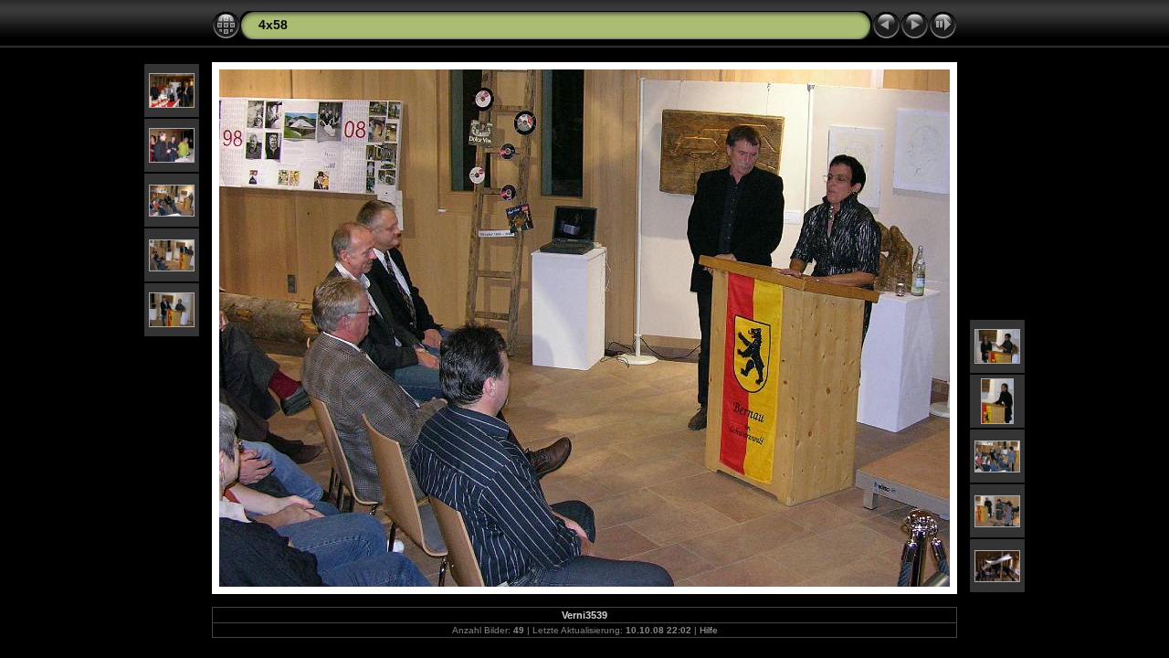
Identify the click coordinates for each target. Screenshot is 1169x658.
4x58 (273, 24)
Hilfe (709, 630)
